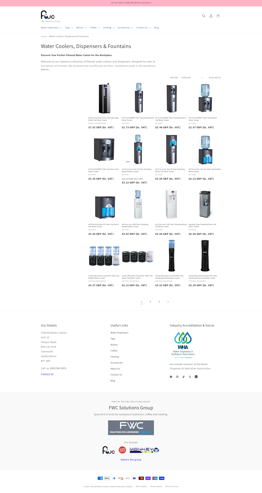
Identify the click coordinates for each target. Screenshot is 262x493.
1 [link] (141, 301)
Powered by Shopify (124, 486)
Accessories (117, 362)
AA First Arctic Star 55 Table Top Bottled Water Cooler (205, 170)
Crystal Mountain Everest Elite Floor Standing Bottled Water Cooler (169, 277)
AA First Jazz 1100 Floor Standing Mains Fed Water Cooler (171, 225)
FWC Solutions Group (50, 21)
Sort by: (174, 77)
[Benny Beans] (122, 450)
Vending (115, 356)
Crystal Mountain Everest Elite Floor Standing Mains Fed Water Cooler (203, 277)
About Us (115, 368)
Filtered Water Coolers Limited (102, 486)
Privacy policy (156, 486)
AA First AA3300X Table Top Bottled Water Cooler (203, 119)
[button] (51, 27)
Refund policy (141, 486)
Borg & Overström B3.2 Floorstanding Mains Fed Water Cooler (103, 119)
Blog (113, 380)
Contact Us (47, 374)
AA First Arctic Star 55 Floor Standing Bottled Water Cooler (136, 170)
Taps (113, 338)
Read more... (45, 69)
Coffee (114, 350)
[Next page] (168, 301)
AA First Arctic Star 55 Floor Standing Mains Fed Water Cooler (170, 170)
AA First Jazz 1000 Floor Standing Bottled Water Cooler (135, 225)
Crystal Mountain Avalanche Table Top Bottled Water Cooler (103, 277)
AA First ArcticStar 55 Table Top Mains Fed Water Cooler (103, 225)
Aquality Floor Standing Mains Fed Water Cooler (202, 225)
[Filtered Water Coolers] (109, 450)
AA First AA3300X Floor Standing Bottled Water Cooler (138, 119)
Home (44, 36)
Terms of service (171, 486)
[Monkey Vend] (144, 450)
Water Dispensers (119, 332)
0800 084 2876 (58, 368)
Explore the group (131, 459)
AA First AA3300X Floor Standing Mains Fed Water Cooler (170, 119)
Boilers (114, 344)
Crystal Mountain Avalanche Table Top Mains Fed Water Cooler (137, 277)
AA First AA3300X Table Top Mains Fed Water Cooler (103, 170)
